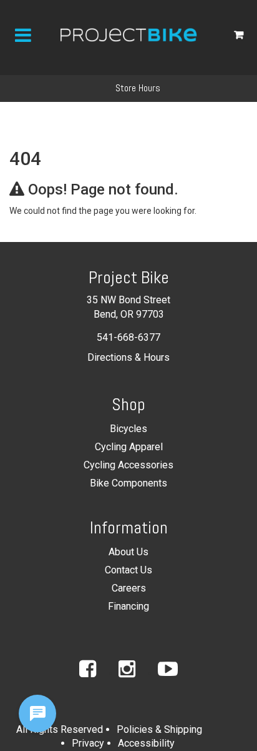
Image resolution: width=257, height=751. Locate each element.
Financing (128, 606)
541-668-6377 (128, 337)
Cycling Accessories (128, 465)
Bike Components (128, 483)
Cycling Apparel (129, 447)
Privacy (88, 743)
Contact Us (128, 570)
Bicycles (128, 429)
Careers (129, 588)
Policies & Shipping (159, 729)
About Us (128, 552)
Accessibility (146, 743)
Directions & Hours (128, 357)
